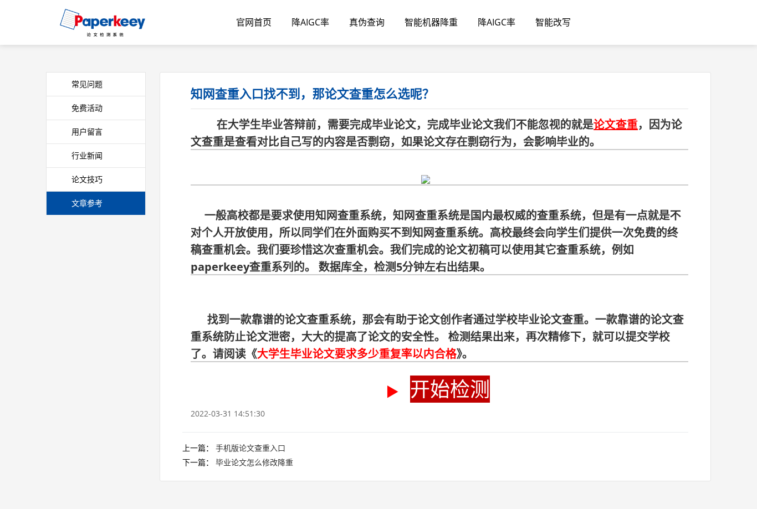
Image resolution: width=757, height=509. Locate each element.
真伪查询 (367, 22)
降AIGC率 (310, 22)
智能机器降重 (431, 22)
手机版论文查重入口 (250, 448)
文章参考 (87, 203)
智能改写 (553, 22)
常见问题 (87, 84)
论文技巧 (87, 179)
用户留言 (87, 131)
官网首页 (254, 22)
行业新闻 (87, 155)
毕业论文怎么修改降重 (254, 462)
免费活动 (87, 107)
